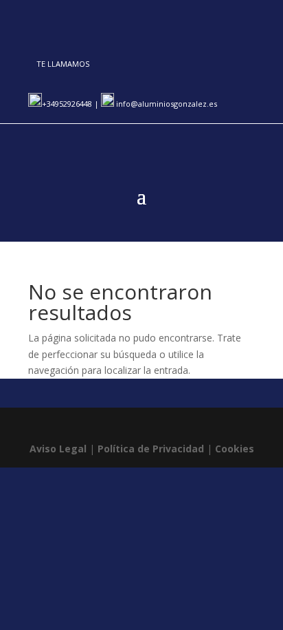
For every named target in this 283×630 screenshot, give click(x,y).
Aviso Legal (58, 448)
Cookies (234, 448)
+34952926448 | (71, 103)
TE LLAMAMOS (62, 64)
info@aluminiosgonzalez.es (165, 103)
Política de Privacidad (151, 448)
